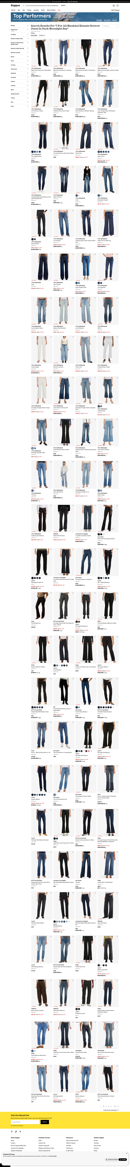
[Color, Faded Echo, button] (108, 152)
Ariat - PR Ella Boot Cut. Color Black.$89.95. (42, 612)
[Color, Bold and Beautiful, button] (64, 921)
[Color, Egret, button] (79, 621)
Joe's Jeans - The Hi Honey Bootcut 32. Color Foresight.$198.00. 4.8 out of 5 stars (64, 785)
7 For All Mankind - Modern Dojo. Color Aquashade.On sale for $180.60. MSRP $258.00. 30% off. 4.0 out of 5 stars (108, 481)
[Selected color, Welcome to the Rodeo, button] (76, 1009)
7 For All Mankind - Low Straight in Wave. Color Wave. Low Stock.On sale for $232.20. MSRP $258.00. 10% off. (42, 314)
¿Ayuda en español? (44, 1145)
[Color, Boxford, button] (101, 152)
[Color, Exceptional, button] (35, 707)
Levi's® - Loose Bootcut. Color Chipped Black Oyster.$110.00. (64, 655)
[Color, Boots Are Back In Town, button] (59, 921)
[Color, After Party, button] (101, 534)
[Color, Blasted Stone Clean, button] (66, 921)
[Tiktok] (16, 1131)
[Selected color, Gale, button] (99, 152)
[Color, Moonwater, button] (35, 152)
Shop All (114, 20)
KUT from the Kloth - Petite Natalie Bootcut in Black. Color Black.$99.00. (108, 1084)
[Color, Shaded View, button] (64, 665)
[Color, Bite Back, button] (57, 921)
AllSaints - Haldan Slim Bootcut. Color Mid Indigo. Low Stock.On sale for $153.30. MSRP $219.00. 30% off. (64, 998)
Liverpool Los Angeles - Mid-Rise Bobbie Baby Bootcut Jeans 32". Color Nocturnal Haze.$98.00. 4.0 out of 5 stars (86, 912)
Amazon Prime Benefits (17, 1148)
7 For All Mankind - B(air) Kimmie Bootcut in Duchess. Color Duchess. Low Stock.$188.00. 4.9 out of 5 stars (64, 58)
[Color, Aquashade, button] (79, 283)
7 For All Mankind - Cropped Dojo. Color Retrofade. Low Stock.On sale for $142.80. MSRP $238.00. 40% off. (108, 396)
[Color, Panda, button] (37, 578)
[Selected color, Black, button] (99, 534)
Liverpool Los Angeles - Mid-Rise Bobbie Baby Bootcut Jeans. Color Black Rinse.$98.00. (64, 870)
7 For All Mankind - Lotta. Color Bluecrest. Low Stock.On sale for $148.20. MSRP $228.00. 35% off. (42, 273)
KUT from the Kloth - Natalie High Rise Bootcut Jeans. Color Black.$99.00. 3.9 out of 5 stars (42, 697)
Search (63, 5)
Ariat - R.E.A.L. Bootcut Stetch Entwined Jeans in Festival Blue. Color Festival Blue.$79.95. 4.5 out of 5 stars (108, 785)
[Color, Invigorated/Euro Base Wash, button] (111, 707)
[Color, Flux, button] (35, 239)
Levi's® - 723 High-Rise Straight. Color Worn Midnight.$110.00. (42, 912)
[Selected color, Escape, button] (32, 239)
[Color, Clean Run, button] (35, 578)
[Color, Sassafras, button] (86, 751)
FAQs (40, 1140)
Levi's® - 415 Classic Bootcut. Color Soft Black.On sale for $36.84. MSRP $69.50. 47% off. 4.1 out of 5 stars (108, 655)
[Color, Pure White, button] (35, 490)
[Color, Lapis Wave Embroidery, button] (35, 795)
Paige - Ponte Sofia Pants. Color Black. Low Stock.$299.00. (86, 955)
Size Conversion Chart (72, 1140)
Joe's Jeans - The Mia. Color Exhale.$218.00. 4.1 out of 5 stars (86, 870)
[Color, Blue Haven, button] (37, 152)
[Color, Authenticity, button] (106, 707)
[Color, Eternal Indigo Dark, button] (81, 751)
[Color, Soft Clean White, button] (84, 751)
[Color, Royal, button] (108, 707)
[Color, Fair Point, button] (62, 921)
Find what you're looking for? (110, 1110)
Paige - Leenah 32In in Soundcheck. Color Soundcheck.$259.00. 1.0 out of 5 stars (108, 870)
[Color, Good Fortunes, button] (106, 965)
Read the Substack (72, 1)
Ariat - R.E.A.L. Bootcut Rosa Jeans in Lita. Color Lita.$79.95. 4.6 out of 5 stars (42, 741)
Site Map (68, 1145)
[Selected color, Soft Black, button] (76, 751)
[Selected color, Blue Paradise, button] (32, 1051)
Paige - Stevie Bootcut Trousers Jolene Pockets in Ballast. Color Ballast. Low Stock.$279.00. (108, 998)
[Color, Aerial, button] (57, 838)
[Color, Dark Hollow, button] (40, 578)
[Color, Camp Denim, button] (37, 795)
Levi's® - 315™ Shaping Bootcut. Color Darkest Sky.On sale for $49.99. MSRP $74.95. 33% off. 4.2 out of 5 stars (108, 568)
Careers (13, 1143)
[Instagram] (11, 1131)
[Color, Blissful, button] (79, 707)
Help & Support (115, 10)
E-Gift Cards (69, 1150)
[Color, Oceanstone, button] (35, 448)
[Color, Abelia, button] (101, 707)
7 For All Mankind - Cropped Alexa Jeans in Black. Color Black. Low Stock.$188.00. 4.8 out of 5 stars (64, 99)
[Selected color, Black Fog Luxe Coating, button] (54, 838)
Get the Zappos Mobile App (18, 1145)
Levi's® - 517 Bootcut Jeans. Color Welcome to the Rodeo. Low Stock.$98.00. (86, 998)
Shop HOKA (107, 20)
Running (96, 1148)
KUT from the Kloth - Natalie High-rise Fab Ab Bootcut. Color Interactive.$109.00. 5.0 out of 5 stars (64, 955)
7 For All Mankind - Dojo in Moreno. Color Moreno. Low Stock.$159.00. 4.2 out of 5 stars (64, 186)
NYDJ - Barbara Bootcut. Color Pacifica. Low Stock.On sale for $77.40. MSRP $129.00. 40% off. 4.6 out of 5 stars (86, 1084)
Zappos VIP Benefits (16, 1150)
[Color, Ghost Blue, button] (101, 195)
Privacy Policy (53, 1156)
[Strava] (20, 1131)
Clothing (41, 35)
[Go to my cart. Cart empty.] (117, 5)
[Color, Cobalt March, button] (106, 578)
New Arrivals (97, 1145)
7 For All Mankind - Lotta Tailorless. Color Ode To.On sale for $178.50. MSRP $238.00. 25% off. (86, 314)
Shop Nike (99, 20)
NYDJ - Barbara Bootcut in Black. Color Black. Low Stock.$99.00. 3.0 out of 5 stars (42, 655)
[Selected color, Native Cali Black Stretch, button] (32, 578)
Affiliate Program (70, 1143)
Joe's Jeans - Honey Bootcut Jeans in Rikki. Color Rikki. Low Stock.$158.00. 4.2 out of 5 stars (86, 785)
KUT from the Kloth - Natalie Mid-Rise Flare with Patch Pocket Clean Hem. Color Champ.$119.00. (42, 870)
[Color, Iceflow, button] (101, 406)
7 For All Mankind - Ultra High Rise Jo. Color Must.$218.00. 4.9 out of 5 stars (64, 481)
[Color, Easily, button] (103, 707)
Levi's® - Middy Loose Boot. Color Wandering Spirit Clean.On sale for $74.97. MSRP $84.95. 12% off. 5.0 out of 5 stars (108, 955)
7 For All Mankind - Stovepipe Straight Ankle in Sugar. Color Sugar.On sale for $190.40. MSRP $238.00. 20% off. (42, 396)
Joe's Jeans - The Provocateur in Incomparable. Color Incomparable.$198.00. (64, 741)
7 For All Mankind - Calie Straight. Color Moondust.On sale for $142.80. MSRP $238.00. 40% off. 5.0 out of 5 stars (42, 354)
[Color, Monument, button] (37, 707)
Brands (96, 1140)
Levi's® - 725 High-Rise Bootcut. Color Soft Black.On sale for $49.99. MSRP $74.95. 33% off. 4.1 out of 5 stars (86, 741)
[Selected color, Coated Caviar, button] (76, 621)
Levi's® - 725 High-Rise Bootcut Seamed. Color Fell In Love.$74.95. (42, 828)
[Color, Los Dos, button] (108, 578)
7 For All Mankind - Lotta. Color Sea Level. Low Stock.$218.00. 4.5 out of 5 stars (86, 186)
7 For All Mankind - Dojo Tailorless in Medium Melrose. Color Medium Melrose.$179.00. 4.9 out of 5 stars (86, 99)
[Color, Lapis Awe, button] (44, 795)
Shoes (95, 1150)
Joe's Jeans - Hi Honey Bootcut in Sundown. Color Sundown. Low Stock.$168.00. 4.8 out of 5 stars (86, 568)
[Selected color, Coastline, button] (32, 490)
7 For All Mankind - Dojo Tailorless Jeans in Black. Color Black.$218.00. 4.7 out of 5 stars (64, 438)
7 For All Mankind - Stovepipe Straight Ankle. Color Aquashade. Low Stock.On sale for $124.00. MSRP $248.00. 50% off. (42, 438)
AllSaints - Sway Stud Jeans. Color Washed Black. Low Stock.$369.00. (108, 912)
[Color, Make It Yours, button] (79, 1009)
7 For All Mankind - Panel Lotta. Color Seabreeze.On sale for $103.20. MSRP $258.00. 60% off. (86, 354)
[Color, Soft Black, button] (101, 578)
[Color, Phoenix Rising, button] (62, 665)
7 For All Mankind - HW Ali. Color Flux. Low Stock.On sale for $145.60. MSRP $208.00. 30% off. (108, 314)
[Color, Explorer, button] (101, 283)
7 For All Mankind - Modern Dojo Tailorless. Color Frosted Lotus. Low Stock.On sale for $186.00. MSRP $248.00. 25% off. (64, 314)
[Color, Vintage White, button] (35, 1051)
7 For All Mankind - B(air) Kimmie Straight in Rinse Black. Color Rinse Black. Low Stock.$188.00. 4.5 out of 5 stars (86, 58)
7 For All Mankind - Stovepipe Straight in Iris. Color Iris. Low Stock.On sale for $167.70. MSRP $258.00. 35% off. (86, 481)
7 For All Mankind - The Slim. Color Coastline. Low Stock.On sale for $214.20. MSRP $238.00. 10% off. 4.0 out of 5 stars (42, 481)
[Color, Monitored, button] (42, 707)
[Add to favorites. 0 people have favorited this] (51, 40)
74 (114, 1106)
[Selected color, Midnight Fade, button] (32, 152)
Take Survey (69, 1148)
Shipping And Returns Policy (46, 1148)
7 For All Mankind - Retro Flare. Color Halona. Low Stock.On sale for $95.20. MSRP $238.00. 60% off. (86, 142)
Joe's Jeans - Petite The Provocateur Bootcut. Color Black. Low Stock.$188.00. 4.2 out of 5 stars (108, 524)
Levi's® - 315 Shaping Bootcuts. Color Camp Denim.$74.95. (42, 955)
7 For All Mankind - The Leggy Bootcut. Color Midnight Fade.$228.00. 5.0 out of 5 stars (42, 142)
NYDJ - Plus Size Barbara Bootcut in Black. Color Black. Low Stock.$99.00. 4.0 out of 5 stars (108, 612)
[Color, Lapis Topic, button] (103, 578)
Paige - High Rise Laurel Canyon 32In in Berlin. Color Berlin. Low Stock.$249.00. (64, 1041)
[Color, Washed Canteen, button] (66, 665)
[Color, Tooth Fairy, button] (59, 665)
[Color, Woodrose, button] (88, 751)
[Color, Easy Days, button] (57, 665)
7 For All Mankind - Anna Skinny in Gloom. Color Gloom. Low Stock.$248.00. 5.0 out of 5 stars (42, 99)
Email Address (16, 1122)
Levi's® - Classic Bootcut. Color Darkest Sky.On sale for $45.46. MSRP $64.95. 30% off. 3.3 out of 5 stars (42, 785)
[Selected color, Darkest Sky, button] (99, 578)
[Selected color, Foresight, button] (54, 795)
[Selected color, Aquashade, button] (32, 448)
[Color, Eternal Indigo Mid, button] (79, 751)
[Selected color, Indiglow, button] (99, 283)
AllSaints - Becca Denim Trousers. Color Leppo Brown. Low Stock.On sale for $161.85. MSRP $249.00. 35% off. (42, 998)
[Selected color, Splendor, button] (76, 707)
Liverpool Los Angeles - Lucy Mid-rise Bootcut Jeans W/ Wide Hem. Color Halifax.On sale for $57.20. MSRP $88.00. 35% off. (64, 568)
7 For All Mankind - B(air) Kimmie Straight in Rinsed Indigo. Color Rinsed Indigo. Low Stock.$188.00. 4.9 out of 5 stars (108, 58)
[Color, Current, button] (40, 152)
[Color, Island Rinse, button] (40, 795)
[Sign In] (114, 5)
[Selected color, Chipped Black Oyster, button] (54, 665)
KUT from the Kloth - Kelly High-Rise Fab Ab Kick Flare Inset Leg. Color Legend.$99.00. (42, 1084)
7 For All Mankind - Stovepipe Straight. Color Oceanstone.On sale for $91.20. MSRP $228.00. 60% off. (108, 186)
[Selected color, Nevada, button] (76, 283)
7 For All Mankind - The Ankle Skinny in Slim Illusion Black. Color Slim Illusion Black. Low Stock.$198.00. (64, 142)
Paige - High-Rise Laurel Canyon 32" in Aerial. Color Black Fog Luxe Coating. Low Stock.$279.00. (64, 828)
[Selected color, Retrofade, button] (99, 406)
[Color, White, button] (103, 534)
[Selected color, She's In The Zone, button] (54, 921)
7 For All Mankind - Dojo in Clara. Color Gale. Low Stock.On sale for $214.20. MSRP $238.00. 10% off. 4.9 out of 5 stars (108, 142)
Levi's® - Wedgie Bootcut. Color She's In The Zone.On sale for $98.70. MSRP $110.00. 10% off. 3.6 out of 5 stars (64, 912)
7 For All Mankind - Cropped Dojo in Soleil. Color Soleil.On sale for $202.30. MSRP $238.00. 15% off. (108, 354)
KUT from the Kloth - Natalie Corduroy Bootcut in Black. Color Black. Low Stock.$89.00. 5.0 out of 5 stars (86, 828)
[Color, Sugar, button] (79, 195)
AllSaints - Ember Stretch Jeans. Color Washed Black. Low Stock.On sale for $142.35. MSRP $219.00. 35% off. (64, 524)
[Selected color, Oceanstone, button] (99, 195)
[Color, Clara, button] (106, 152)
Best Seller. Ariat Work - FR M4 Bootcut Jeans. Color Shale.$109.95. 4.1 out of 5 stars (86, 1041)
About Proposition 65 (44, 1150)
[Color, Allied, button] (40, 707)
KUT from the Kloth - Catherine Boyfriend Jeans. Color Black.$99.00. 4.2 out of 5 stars (108, 697)
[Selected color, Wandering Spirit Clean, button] (99, 965)
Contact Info (42, 1143)
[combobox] (41, 5)
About (12, 1140)
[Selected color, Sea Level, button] (76, 195)
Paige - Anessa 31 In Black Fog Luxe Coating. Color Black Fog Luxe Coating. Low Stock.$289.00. (86, 655)
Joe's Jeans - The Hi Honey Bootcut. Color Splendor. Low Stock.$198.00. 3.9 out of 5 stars (86, 697)
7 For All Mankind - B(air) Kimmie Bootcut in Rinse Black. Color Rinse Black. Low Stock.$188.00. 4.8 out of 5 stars (42, 58)
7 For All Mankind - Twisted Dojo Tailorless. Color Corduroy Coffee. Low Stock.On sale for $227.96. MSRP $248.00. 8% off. (42, 524)
